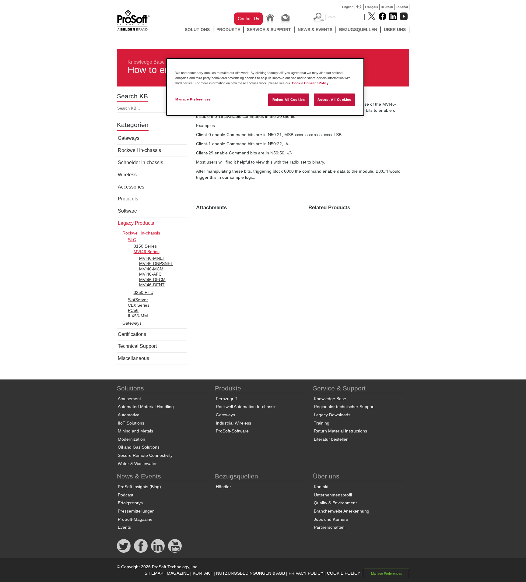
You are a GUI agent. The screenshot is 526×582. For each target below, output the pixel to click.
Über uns (395, 29)
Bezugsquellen (358, 29)
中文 (359, 7)
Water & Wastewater (137, 463)
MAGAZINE (178, 573)
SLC (132, 239)
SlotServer (138, 299)
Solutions (197, 29)
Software (127, 210)
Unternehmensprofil (333, 494)
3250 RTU (143, 292)
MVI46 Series (147, 251)
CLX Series (138, 305)
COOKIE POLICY (343, 573)
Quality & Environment (335, 502)
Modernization (131, 439)
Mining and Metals (135, 431)
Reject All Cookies (288, 99)
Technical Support (137, 346)
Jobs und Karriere (331, 519)
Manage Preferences (193, 99)
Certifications (132, 334)
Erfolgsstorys (130, 502)
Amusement (129, 398)
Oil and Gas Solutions (139, 447)
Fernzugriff (226, 398)
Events (124, 527)
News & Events (315, 29)
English (347, 7)
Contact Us (248, 18)
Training (321, 423)
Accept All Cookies (334, 99)
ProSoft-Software (232, 431)
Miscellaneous (133, 358)
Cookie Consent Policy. (310, 83)
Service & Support (269, 29)
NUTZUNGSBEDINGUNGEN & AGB (250, 573)
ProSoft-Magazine (135, 519)
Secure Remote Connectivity (145, 455)
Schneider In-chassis (140, 162)
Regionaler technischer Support (344, 406)
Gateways (128, 138)
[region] (265, 87)
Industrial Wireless (233, 423)
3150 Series (145, 246)
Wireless (127, 174)
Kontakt (321, 486)
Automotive (128, 414)
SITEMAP (154, 573)
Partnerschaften (329, 527)
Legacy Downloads (332, 414)
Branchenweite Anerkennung (341, 511)
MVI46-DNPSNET (156, 263)
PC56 (133, 310)
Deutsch (387, 7)
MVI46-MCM (151, 268)
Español (402, 7)
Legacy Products (136, 223)
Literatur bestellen (331, 439)
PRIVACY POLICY (306, 573)
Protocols (128, 198)
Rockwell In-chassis (139, 150)
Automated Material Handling (146, 406)
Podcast (125, 494)
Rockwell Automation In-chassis (246, 406)
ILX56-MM (138, 315)
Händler (223, 486)
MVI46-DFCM (152, 279)
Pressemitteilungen (136, 511)
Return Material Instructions (340, 431)
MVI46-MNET (152, 258)
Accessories (131, 186)
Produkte (228, 29)
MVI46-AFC (150, 274)
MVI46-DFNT (152, 284)
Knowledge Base (146, 62)
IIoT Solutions (131, 423)
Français (371, 7)
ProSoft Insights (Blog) (139, 486)
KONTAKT (202, 573)
